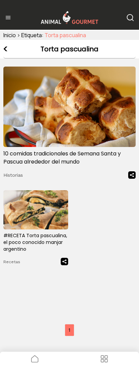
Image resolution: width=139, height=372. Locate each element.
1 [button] (69, 330)
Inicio (9, 35)
